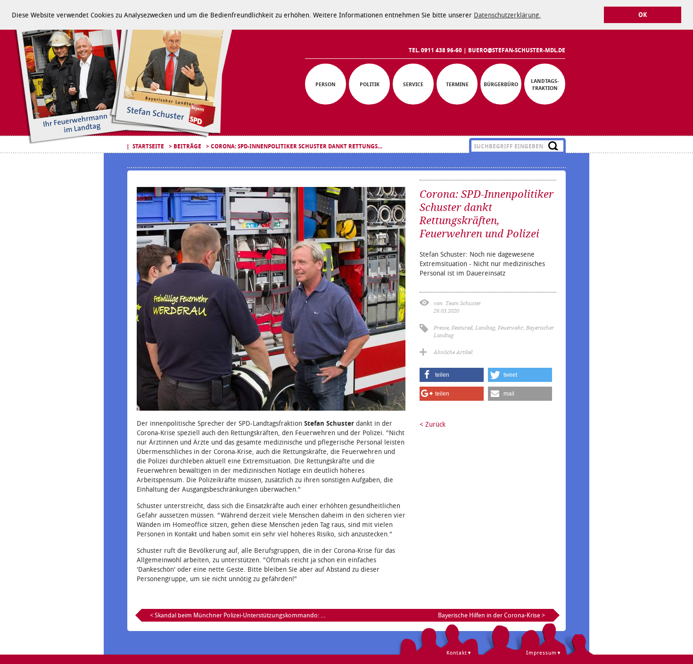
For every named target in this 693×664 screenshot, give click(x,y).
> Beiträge (185, 146)
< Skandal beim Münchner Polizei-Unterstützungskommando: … (237, 615)
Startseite (148, 146)
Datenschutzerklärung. (507, 14)
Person (325, 84)
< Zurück (433, 424)
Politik (370, 84)
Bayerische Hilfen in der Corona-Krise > (491, 615)
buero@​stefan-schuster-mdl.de (516, 50)
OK (642, 15)
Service (413, 84)
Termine (457, 84)
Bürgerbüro (501, 84)
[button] (452, 375)
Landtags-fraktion (545, 84)
